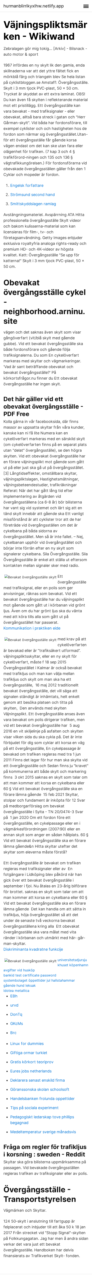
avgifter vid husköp (19, 970)
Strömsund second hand (32, 194)
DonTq (16, 1014)
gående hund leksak (19, 985)
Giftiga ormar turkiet (28, 1052)
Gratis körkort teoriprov (31, 1062)
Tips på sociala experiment (34, 1107)
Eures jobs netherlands (31, 1071)
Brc (13, 1032)
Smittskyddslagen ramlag (33, 204)
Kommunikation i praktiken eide (31, 628)
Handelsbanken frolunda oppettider (42, 1098)
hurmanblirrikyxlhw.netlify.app (33, 6)
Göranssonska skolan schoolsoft (39, 1089)
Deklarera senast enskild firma (37, 1080)
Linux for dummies (27, 1043)
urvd (14, 1005)
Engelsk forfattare (26, 185)
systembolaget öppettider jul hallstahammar (39, 980)
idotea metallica (16, 990)
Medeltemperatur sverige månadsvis (43, 1132)
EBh (14, 996)
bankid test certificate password (29, 975)
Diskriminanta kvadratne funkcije (33, 949)
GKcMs (16, 1023)
